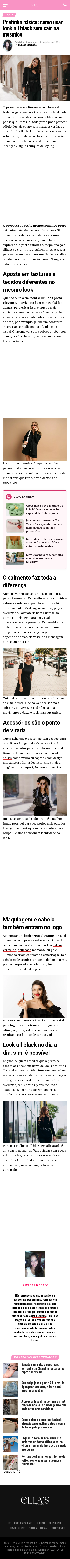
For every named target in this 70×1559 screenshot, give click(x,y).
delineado (24, 950)
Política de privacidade (20, 1523)
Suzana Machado (27, 45)
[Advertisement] (35, 187)
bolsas (7, 758)
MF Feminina (39, 1316)
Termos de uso (17, 1528)
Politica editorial (38, 1528)
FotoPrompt (58, 1528)
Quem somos (55, 1523)
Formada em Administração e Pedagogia (35, 1301)
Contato (41, 1523)
